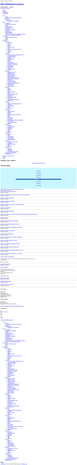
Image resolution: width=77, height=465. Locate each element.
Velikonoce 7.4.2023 (12, 74)
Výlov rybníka (10, 121)
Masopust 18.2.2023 (11, 72)
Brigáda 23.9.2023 (11, 80)
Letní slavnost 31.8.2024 (12, 63)
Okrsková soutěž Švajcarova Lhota (14, 49)
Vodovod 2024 (10, 65)
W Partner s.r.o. (24, 463)
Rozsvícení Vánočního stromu (13, 83)
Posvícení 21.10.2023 (12, 81)
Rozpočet (7, 18)
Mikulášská (10, 127)
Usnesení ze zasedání (9, 27)
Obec (4, 15)
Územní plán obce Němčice (10, 24)
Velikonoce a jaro (11, 47)
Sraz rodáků (10, 150)
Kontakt (6, 25)
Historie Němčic (8, 153)
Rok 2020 (7, 109)
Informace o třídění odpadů (5, 207)
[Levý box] (38, 171)
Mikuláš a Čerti (11, 84)
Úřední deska (5, 12)
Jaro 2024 (9, 60)
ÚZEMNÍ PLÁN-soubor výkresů (6, 284)
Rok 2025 (7, 41)
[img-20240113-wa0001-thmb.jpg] (38, 163)
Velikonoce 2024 (11, 59)
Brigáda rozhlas (11, 66)
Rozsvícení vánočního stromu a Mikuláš (15, 120)
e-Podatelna (7, 30)
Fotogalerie (5, 40)
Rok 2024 (7, 53)
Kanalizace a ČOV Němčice (13, 21)
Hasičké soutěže (11, 137)
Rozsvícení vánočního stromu (13, 99)
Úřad (4, 22)
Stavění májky (10, 136)
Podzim (9, 50)
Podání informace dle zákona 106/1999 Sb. (13, 17)
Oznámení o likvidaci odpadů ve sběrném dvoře (9, 246)
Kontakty (4, 11)
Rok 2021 (7, 101)
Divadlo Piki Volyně (11, 139)
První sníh (10, 98)
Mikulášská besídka (11, 143)
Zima (9, 52)
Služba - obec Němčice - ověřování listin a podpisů (10, 243)
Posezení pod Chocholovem (10, 152)
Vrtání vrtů (10, 104)
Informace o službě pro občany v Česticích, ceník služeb (11, 237)
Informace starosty (3, 217)
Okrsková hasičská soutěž (13, 93)
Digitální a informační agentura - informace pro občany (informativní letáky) (14, 194)
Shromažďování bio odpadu (5, 281)
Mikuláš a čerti (10, 100)
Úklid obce (10, 108)
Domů (4, 10)
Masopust (9, 44)
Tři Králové (10, 42)
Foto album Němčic (4, 267)
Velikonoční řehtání (11, 91)
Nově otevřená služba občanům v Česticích (8, 240)
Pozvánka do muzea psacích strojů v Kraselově (9, 220)
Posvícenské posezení (12, 97)
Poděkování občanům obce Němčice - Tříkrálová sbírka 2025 (12, 204)
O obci (6, 16)
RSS (6, 8)
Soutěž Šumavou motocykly (13, 77)
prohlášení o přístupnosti (5, 306)
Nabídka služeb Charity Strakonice (7, 211)
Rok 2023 (7, 71)
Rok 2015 (7, 140)
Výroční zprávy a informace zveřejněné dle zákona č (15, 34)
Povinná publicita (8, 32)
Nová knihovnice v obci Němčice (6, 233)
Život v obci (5, 36)
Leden (9, 43)
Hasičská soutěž (11, 62)
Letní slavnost (10, 94)
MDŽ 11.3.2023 (11, 73)
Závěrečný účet (8, 26)
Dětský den (10, 79)
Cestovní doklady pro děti (5, 264)
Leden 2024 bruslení (12, 55)
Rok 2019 (7, 124)
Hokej (9, 88)
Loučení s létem (11, 138)
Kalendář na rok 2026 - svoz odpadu (7, 201)
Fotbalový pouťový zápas (12, 141)
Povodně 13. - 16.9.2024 (12, 64)
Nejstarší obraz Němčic (4, 277)
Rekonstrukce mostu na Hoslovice (14, 114)
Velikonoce (10, 142)
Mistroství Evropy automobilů (13, 78)
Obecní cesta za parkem (12, 122)
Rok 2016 (7, 133)
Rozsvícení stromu (11, 68)
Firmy (6, 38)
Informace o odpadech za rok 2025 (7, 197)
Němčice (9, 123)
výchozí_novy (3, 189)
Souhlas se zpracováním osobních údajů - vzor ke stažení (11, 253)
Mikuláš (9, 69)
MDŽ (9, 46)
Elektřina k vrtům (11, 105)
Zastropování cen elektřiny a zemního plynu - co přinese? (11, 227)
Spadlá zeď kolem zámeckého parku (14, 103)
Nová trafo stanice (11, 76)
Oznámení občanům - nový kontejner (7, 230)
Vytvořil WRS (3, 463)
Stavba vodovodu (11, 86)
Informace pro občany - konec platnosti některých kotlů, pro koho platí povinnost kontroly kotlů (18, 214)
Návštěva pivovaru (11, 111)
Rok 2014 (7, 147)
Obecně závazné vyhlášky (10, 29)
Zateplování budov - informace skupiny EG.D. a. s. (10, 224)
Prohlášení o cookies (19, 306)
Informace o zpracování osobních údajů (12, 35)
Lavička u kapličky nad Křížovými (7, 256)
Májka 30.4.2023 (11, 75)
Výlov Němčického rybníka (13, 151)
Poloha (8, 8)
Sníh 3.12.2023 (11, 85)
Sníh (8, 102)
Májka (9, 48)
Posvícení (9, 51)
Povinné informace (8, 31)
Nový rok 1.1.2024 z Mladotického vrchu (16, 54)
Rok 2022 (7, 87)
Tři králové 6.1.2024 (12, 56)
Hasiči (6, 39)
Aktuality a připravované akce (11, 37)
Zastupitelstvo (5, 13)
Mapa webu (2, 8)
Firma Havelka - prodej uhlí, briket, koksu (8, 191)
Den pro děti (10, 118)
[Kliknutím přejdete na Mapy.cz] (6, 319)
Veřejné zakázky (8, 19)
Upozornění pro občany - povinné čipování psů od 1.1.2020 (11, 250)
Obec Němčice (12, 4)
